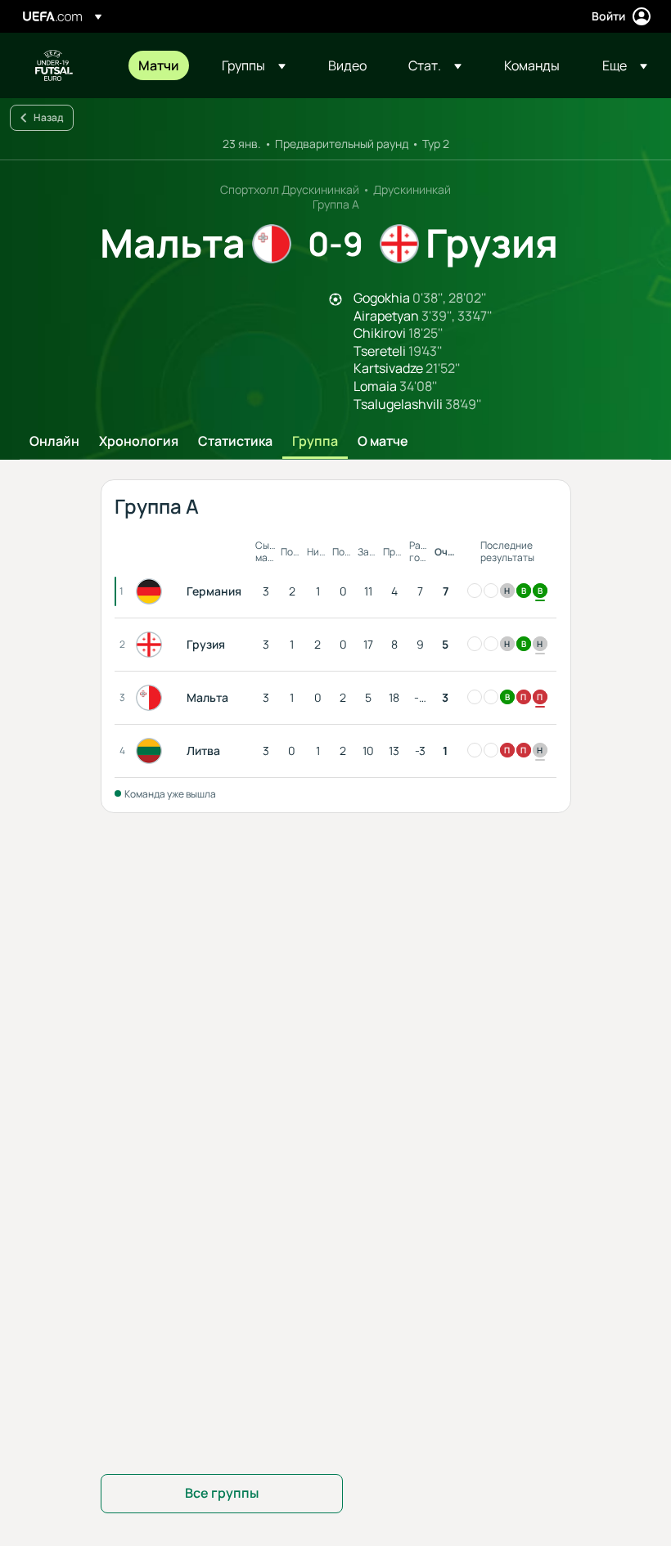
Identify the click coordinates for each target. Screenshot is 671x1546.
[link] (159, 65)
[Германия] (152, 591)
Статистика (235, 441)
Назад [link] (48, 117)
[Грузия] (152, 644)
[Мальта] (152, 698)
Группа (315, 441)
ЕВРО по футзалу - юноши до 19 (54, 65)
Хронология (138, 441)
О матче (383, 441)
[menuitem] (159, 65)
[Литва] (152, 751)
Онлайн (54, 441)
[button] (253, 65)
